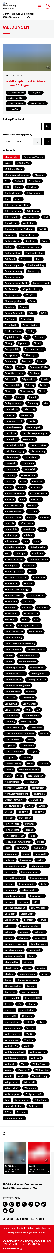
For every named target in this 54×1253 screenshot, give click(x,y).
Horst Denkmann (13, 505)
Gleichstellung (38, 451)
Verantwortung (12, 1028)
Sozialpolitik (34, 949)
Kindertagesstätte (14, 571)
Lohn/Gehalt (29, 703)
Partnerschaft (12, 829)
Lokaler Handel (12, 709)
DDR (43, 313)
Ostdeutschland (13, 805)
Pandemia (23, 811)
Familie (45, 379)
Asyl (46, 217)
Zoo (7, 1100)
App (7, 199)
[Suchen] (47, 126)
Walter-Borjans (39, 1064)
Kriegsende (10, 619)
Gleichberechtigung (15, 451)
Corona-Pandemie (14, 313)
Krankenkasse (31, 613)
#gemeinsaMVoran (33, 156)
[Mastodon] (11, 1210)
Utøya (42, 1022)
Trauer (8, 1004)
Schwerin (9, 925)
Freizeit (33, 397)
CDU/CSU (30, 295)
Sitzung (9, 937)
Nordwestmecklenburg (16, 793)
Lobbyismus (11, 703)
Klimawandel (11, 583)
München (43, 763)
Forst (7, 397)
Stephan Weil (11, 156)
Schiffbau (29, 919)
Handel (21, 487)
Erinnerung (10, 361)
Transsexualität (32, 998)
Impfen (30, 517)
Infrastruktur (26, 523)
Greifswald (10, 463)
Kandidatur (37, 553)
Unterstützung (12, 1022)
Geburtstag (29, 409)
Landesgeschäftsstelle (29, 625)
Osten (30, 805)
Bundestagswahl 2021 (16, 283)
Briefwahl (10, 259)
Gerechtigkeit (34, 427)
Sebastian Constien (29, 925)
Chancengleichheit (14, 301)
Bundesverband (41, 283)
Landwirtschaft (12, 691)
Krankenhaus (11, 613)
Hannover (35, 487)
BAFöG (42, 229)
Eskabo (40, 361)
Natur (8, 775)
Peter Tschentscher (14, 835)
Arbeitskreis (33, 211)
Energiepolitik (12, 349)
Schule (43, 919)
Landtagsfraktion (27, 661)
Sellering (9, 931)
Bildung (9, 247)
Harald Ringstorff (38, 493)
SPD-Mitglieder (38, 907)
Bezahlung (30, 241)
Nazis (19, 775)
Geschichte (10, 433)
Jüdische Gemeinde (14, 547)
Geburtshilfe (11, 409)
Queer (26, 853)
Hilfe (22, 499)
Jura (26, 541)
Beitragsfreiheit (28, 235)
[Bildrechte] (23, 1160)
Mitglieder (10, 757)
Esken (8, 367)
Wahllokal (36, 1058)
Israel (42, 529)
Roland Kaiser (36, 895)
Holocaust (36, 499)
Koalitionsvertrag (13, 595)
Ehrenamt (39, 337)
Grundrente (28, 463)
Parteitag (30, 823)
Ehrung (8, 343)
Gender (32, 421)
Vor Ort (29, 1034)
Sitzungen (24, 937)
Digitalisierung (12, 337)
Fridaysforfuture (13, 403)
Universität (10, 1016)
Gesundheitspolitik (14, 445)
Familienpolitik (12, 385)
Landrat (9, 655)
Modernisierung (13, 763)
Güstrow (9, 481)
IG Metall (32, 511)
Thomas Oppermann (27, 979)
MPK (28, 709)
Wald (23, 1064)
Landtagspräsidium (14, 667)
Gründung (10, 475)
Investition (28, 529)
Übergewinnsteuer (14, 1118)
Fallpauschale (28, 379)
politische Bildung (14, 1106)
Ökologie (21, 1112)
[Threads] (18, 1204)
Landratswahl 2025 (28, 655)
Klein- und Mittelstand (16, 577)
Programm (21, 847)
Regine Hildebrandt (14, 877)
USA (19, 1004)
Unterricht (27, 1016)
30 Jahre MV (23, 162)
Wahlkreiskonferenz (15, 1058)
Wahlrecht (10, 1064)
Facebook (34, 373)
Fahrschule (10, 379)
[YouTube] (37, 1204)
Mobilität (26, 757)
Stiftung (28, 961)
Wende (8, 1076)
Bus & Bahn (10, 289)
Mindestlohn (27, 745)
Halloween (37, 481)
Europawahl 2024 (39, 367)
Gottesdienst (31, 457)
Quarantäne (11, 853)
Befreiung (10, 235)
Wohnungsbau (12, 1094)
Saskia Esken (27, 913)
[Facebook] (5, 1204)
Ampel (18, 187)
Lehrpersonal (27, 697)
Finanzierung (26, 391)
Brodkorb (25, 259)
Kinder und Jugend (38, 559)
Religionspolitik (27, 883)
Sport (32, 955)
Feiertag (30, 385)
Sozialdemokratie (13, 949)
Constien (9, 307)
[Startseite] (5, 1133)
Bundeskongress (13, 265)
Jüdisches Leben (38, 547)
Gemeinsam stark (13, 421)
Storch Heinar (12, 967)
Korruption (42, 607)
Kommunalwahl (36, 595)
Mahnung (10, 721)
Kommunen (11, 601)
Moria (30, 763)
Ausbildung (29, 223)
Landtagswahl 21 (39, 673)
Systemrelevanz (27, 973)
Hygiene (32, 505)
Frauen (19, 397)
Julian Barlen (11, 541)
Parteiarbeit (25, 817)
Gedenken (10, 415)
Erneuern (26, 361)
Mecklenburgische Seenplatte (19, 733)
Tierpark (31, 985)
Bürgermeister (12, 295)
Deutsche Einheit (13, 331)
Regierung (10, 871)
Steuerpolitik (11, 961)
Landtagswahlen (13, 679)
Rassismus (25, 859)
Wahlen (27, 1046)
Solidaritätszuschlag (15, 943)
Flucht (42, 391)
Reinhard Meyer (38, 877)
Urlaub (29, 1022)
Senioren (24, 931)
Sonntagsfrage (38, 943)
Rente (43, 883)
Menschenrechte (13, 739)
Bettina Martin (12, 241)
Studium (9, 973)
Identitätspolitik (13, 517)
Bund (38, 259)
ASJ (6, 180)
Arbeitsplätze (31, 217)
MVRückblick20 (31, 715)
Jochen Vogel (11, 535)
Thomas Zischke (13, 985)
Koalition (28, 583)
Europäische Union (14, 373)
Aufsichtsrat (11, 223)
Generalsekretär (13, 427)
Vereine (30, 1028)
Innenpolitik (11, 529)
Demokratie (11, 325)
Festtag (44, 385)
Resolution (10, 889)
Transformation (29, 991)
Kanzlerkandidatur (14, 559)
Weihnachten (42, 1070)
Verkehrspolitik (12, 1034)
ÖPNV (8, 1112)
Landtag (9, 661)
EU (27, 337)
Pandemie (39, 811)
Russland (23, 901)
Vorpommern (11, 1040)
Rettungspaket (29, 889)
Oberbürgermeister (14, 799)
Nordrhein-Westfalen (15, 787)
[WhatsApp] (43, 1204)
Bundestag (33, 271)
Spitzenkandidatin (14, 955)
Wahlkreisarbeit (38, 1052)
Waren (8, 1070)
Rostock (9, 901)
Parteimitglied (12, 823)
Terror (8, 979)
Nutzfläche (39, 793)
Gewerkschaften (38, 445)
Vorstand (29, 1040)
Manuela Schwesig (14, 727)
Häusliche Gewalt (13, 511)
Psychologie (39, 847)
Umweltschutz (27, 1010)
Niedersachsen (12, 781)
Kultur (25, 619)
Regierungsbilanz (29, 871)
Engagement (11, 355)
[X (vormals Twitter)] (24, 1204)
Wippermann (11, 1082)
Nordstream (38, 787)
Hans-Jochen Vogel (14, 493)
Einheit (37, 343)
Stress (28, 967)
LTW (36, 619)
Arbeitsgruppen (13, 211)
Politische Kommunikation (18, 841)
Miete (30, 739)
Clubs (32, 301)
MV (38, 709)
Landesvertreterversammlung (20, 643)
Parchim (9, 817)
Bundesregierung (13, 271)
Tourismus (10, 991)
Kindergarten (11, 565)
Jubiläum (28, 535)
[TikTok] (30, 1204)
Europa (20, 367)
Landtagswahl (37, 667)
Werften (22, 1076)
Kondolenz (28, 601)
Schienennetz (11, 919)
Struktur (41, 967)
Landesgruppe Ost (14, 631)
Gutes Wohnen (28, 475)
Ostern (42, 805)
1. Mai (8, 162)
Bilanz (45, 241)
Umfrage (9, 1010)
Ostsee (8, 811)
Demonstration (30, 325)
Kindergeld (29, 565)
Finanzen (9, 391)
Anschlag (32, 187)
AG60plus (39, 174)
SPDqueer (10, 913)
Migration (10, 745)
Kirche (32, 571)
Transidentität (12, 998)
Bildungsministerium (29, 247)
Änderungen (35, 1106)
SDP (36, 901)
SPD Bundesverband (15, 907)
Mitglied (33, 751)
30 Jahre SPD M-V (13, 168)
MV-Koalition (11, 715)
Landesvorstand (13, 649)
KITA (7, 553)
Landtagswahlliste (37, 679)
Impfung (44, 517)
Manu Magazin (28, 721)
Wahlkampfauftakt (14, 1052)
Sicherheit (39, 931)
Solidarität (40, 937)
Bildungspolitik (12, 253)
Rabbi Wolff (40, 853)
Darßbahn (10, 319)
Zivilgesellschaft (34, 1094)
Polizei (40, 841)
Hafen (23, 481)
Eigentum (23, 343)
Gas (46, 403)
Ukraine (31, 1004)
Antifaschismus (12, 193)
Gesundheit (29, 439)
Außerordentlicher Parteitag (19, 229)
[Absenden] (47, 141)
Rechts (40, 859)
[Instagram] (11, 1204)
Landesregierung (13, 637)
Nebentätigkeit (35, 775)
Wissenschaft (11, 1088)
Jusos (36, 541)
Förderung (33, 403)
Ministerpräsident (14, 751)
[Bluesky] (5, 1210)
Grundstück (29, 469)
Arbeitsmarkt (11, 217)
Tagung (45, 973)
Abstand (19, 180)
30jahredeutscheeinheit (17, 174)
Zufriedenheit (22, 1100)
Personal (29, 829)
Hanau (8, 487)
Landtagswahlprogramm (17, 685)
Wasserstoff (23, 1070)
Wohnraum (30, 1088)
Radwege (9, 859)
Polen (32, 835)
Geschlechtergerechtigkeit (35, 433)
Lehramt (30, 691)
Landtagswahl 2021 (15, 673)
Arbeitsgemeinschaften (16, 205)
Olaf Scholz (35, 799)
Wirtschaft (29, 1082)
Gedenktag (26, 415)
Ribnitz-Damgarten (14, 895)
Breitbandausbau (34, 253)
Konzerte (26, 607)
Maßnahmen (36, 727)
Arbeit (18, 199)
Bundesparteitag (36, 265)
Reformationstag (39, 865)
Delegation (26, 319)
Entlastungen (30, 355)
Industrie (9, 523)
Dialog (31, 331)
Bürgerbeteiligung (31, 289)
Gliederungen (12, 457)
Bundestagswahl (13, 277)
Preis (7, 847)
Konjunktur (10, 607)
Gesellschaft (11, 439)
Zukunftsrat (41, 1100)
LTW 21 (8, 625)
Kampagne (20, 553)
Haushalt (9, 499)
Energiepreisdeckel (34, 349)
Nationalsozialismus (29, 769)
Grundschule (11, 469)
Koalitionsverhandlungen (17, 589)
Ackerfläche (34, 180)
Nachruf (9, 769)
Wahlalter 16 (11, 1046)
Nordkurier (31, 781)
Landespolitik (35, 631)
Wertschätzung (39, 1076)
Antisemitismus (34, 193)
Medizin (44, 733)
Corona (23, 307)
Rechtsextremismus (15, 865)
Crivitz (32, 313)
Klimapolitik (39, 577)
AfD (7, 187)
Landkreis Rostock (36, 649)
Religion (9, 883)
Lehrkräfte (10, 697)
